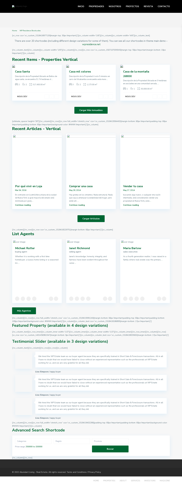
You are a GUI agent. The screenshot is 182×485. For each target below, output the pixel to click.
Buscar (110, 449)
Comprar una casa (81, 186)
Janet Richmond (79, 248)
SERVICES (135, 480)
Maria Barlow (132, 248)
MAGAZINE (165, 480)
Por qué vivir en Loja (28, 186)
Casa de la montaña (136, 71)
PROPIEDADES (96, 6)
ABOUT (123, 480)
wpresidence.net (91, 44)
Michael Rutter (25, 248)
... (52, 79)
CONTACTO (164, 6)
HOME (96, 480)
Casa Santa (22, 71)
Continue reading (23, 205)
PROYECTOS (132, 6)
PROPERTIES (109, 480)
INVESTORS (150, 480)
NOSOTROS (115, 6)
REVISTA (148, 6)
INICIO (81, 6)
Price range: (20, 446)
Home (14, 30)
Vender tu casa (133, 186)
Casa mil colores (80, 71)
